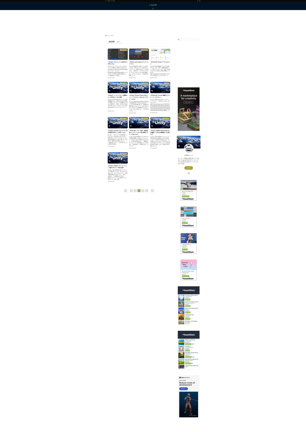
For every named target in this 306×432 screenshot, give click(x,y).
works (189, 168)
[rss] (200, 1)
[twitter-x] (198, 1)
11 (152, 190)
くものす (153, 5)
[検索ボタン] (153, 8)
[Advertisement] (153, 22)
